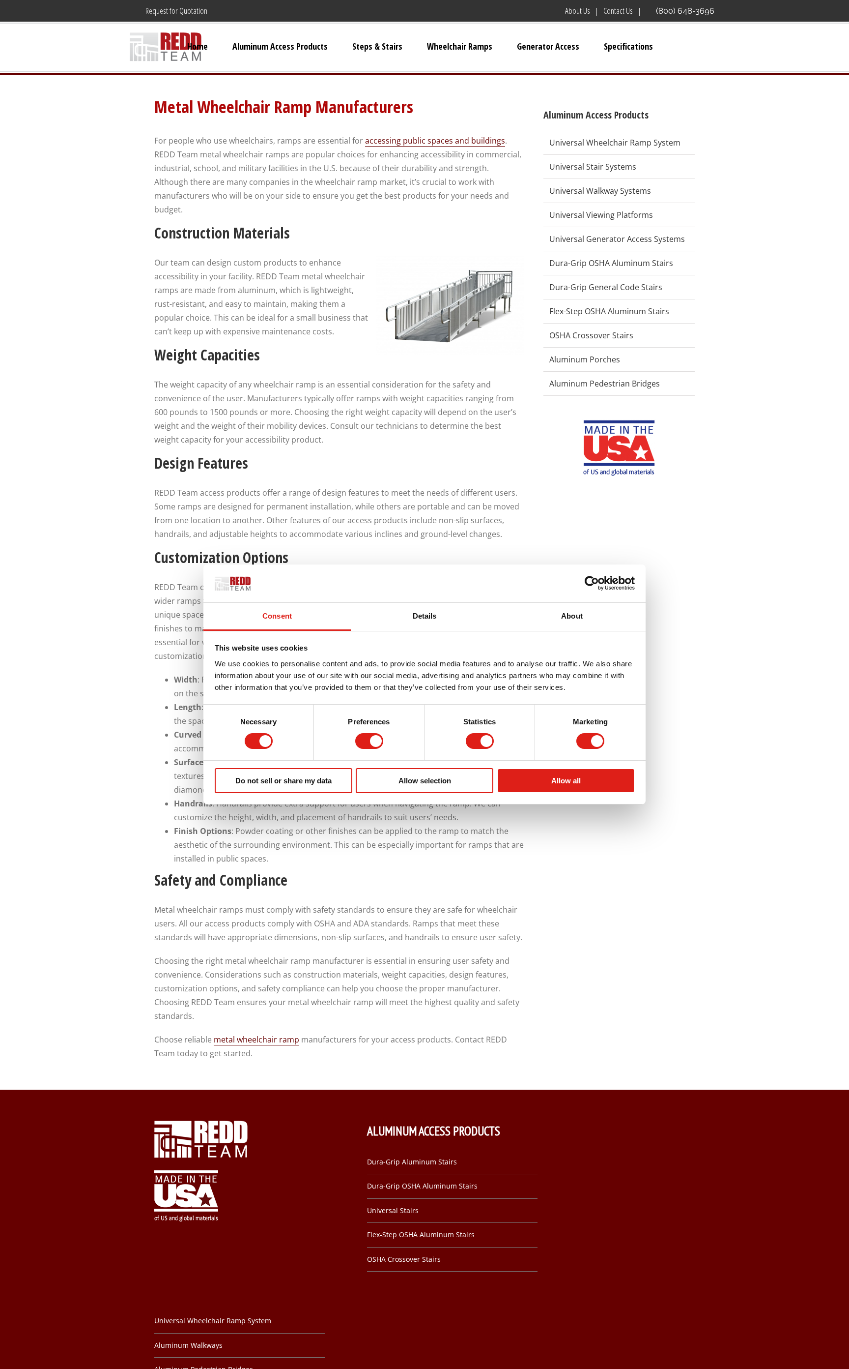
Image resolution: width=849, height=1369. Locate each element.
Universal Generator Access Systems (617, 239)
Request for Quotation (176, 10)
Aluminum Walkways (188, 1345)
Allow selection (424, 780)
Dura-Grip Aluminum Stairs (412, 1161)
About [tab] (572, 616)
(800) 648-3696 (685, 11)
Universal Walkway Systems (600, 190)
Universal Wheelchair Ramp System (614, 142)
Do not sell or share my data (283, 780)
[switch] (369, 741)
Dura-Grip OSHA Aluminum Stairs (611, 263)
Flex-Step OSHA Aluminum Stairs (609, 311)
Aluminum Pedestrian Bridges (604, 383)
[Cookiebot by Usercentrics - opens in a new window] (592, 583)
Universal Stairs (393, 1210)
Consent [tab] (277, 616)
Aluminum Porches (584, 359)
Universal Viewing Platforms (601, 214)
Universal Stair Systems (592, 166)
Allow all (566, 780)
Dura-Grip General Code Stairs (605, 287)
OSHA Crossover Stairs (591, 335)
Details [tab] (425, 616)
